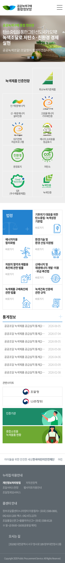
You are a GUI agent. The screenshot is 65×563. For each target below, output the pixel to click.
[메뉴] (59, 7)
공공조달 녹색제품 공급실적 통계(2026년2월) (24, 364)
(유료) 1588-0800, (48, 511)
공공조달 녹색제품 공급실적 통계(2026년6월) (24, 333)
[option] (29, 459)
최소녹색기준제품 (47, 89)
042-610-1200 (9, 516)
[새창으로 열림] (32, 392)
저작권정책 (31, 483)
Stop (37, 57)
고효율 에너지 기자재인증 (47, 114)
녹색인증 (47, 192)
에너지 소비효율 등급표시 (47, 140)
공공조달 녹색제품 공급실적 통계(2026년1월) (24, 372)
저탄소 (47, 166)
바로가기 (46, 220)
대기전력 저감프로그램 (17, 140)
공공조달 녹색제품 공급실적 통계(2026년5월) (24, 341)
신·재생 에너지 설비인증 (18, 114)
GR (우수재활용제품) (17, 192)
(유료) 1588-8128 (43, 520)
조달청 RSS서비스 (12, 492)
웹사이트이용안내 (33, 487)
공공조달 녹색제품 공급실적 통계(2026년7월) (24, 326)
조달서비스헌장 (10, 487)
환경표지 (17, 166)
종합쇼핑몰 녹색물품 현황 (13, 433)
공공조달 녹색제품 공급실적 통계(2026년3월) (24, 357)
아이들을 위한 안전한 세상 (29, 459)
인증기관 (11, 413)
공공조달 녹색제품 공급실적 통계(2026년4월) (24, 349)
